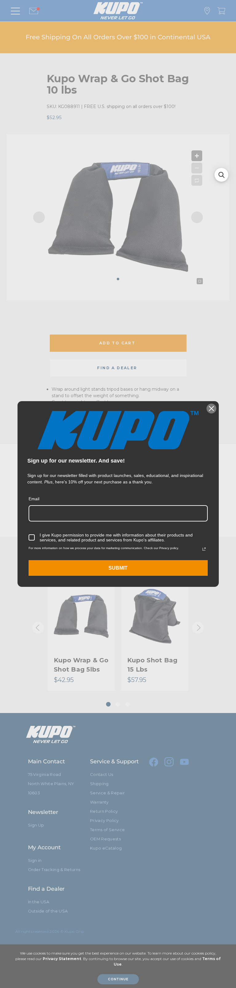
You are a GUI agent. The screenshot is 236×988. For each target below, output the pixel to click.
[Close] (211, 408)
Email (34, 498)
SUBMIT (118, 568)
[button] (221, 175)
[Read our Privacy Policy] (204, 549)
